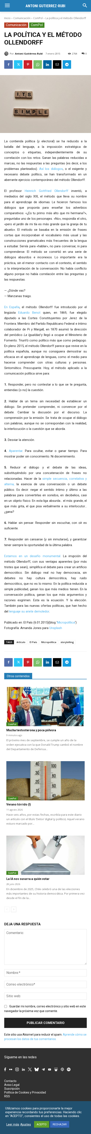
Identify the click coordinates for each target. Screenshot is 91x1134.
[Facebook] (8, 64)
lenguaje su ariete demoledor (29, 611)
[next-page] (13, 909)
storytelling (67, 642)
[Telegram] (67, 64)
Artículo (21, 642)
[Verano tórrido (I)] (45, 780)
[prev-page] (7, 909)
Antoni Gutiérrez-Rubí (29, 53)
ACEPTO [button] (42, 1124)
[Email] (57, 64)
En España (11, 307)
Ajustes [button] (25, 1124)
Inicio (7, 18)
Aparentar (15, 451)
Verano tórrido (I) (18, 804)
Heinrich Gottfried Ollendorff (46, 191)
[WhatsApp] (37, 64)
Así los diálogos (51, 169)
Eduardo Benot (29, 313)
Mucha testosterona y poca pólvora (31, 730)
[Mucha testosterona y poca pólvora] (45, 706)
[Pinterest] (28, 64)
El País (33, 642)
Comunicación (21, 18)
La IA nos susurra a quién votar (28, 879)
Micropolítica (66, 622)
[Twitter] (18, 64)
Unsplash (55, 628)
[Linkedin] (47, 64)
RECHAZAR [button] (60, 1124)
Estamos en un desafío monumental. (32, 556)
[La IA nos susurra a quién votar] (45, 855)
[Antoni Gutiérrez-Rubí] (7, 54)
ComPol (38, 18)
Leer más (12, 1124)
